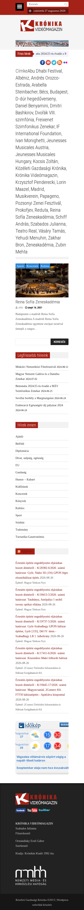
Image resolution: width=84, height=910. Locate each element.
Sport (18, 515)
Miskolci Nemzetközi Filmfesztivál (35, 366)
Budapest (58, 92)
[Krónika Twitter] (44, 811)
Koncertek (32, 266)
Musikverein (26, 196)
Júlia (20, 307)
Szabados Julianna (48, 224)
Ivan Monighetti (30, 140)
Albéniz (22, 78)
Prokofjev (24, 210)
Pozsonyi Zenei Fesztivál (38, 203)
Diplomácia (22, 450)
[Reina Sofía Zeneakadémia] (42, 280)
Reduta (41, 210)
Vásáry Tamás (52, 231)
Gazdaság (20, 472)
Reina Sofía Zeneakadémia (37, 301)
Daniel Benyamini (31, 106)
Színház (19, 522)
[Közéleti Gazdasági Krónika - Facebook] (20, 811)
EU (17, 465)
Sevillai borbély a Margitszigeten (34, 398)
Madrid (37, 189)
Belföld (19, 443)
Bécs (43, 92)
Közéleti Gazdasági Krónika (40, 168)
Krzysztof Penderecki (35, 182)
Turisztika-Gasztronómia (29, 536)
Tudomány (21, 529)
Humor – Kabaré (25, 479)
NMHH (27, 551)
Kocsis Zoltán (45, 161)
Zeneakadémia (40, 245)
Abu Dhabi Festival (45, 71)
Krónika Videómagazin (36, 175)
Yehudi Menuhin (30, 238)
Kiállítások (21, 486)
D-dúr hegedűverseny (35, 99)
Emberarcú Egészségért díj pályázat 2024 (39, 405)
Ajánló (20, 266)
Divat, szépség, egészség (29, 458)
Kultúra (45, 266)
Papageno (49, 196)
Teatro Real (26, 231)
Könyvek (20, 501)
